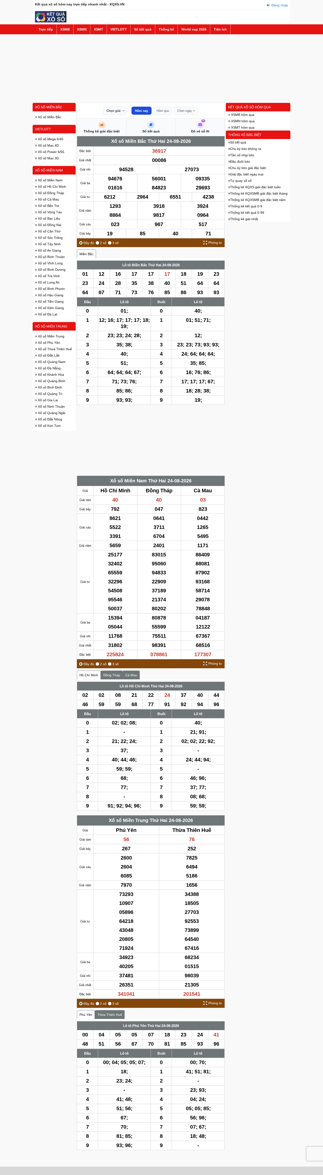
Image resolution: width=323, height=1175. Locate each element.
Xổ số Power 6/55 (50, 152)
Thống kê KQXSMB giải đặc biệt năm (258, 200)
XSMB (65, 29)
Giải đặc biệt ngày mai (246, 174)
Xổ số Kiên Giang (50, 308)
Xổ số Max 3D (48, 158)
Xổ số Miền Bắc (48, 107)
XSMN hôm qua (242, 121)
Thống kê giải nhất (244, 219)
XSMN (82, 29)
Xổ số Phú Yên (48, 343)
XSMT (98, 29)
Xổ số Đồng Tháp (50, 193)
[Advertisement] (161, 68)
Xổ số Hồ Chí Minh (51, 186)
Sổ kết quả (142, 29)
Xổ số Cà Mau (48, 199)
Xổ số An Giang (49, 250)
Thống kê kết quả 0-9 (246, 206)
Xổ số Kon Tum (49, 426)
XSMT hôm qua (242, 127)
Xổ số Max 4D (48, 145)
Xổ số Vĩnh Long (50, 263)
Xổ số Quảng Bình (51, 381)
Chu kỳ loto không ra (245, 149)
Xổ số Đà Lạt (47, 314)
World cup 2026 (193, 29)
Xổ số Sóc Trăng (50, 238)
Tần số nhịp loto (242, 155)
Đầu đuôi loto (240, 161)
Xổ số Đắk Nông (49, 419)
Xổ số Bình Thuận (51, 257)
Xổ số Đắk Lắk (48, 355)
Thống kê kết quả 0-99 (247, 212)
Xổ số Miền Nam (49, 170)
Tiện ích (220, 29)
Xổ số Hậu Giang (50, 295)
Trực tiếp (46, 29)
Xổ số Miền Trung (51, 326)
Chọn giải (113, 111)
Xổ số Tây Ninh (49, 244)
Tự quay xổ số (241, 181)
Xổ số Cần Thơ (49, 231)
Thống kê (166, 29)
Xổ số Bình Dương (51, 269)
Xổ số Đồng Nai (49, 225)
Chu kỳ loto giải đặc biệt (248, 168)
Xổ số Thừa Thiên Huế (54, 349)
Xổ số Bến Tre (48, 206)
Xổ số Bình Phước (51, 289)
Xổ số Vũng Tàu (49, 212)
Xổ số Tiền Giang (50, 301)
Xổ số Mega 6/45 (50, 139)
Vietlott (43, 129)
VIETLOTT (118, 29)
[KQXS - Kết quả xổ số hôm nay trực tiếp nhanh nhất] (50, 21)
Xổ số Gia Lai (47, 400)
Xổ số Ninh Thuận (51, 406)
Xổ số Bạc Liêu (48, 218)
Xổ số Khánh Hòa (50, 374)
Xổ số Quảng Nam (51, 362)
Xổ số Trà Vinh (48, 276)
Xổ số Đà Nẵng (49, 368)
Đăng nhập (279, 5)
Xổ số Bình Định (49, 387)
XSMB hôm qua (242, 115)
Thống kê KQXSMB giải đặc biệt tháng (259, 193)
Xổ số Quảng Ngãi (51, 413)
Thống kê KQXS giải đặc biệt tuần (255, 187)
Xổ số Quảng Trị (49, 394)
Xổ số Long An (48, 282)
